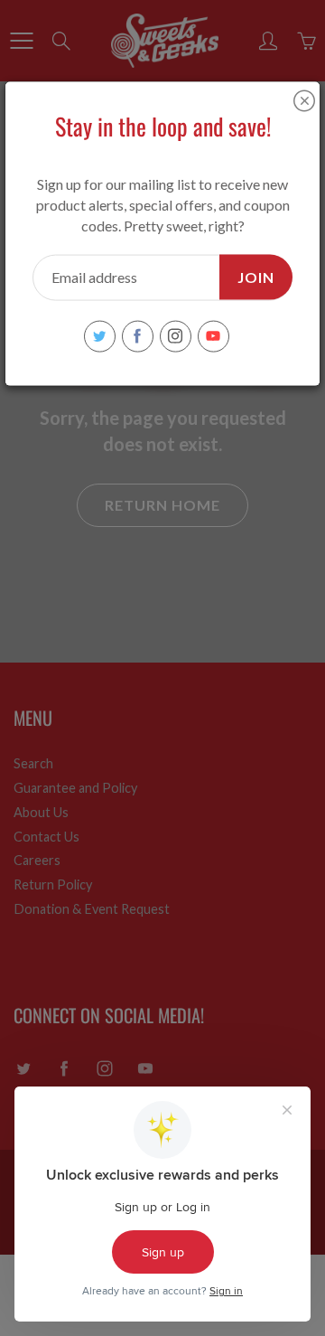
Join (255, 276)
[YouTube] (213, 336)
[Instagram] (175, 336)
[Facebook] (137, 336)
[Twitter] (100, 336)
